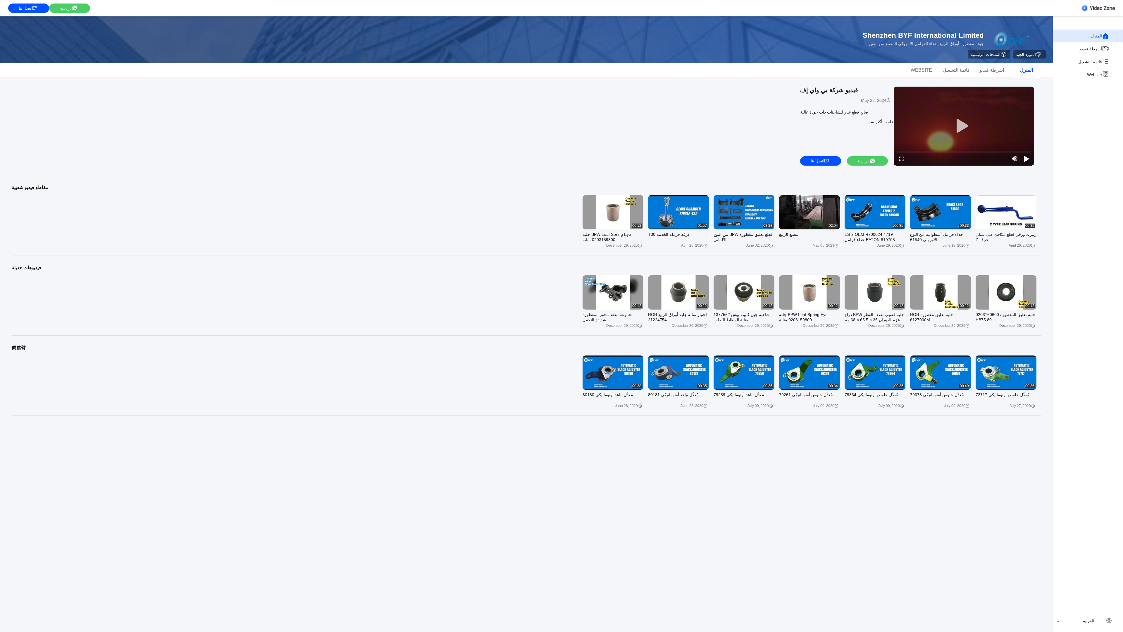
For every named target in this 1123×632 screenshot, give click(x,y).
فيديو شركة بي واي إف (829, 90)
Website (1094, 74)
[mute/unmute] (1015, 158)
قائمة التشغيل (1090, 61)
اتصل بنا (25, 8)
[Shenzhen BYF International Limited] (1010, 40)
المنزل (1096, 36)
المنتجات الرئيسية (985, 54)
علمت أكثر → (882, 121)
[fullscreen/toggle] (901, 158)
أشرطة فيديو (1091, 49)
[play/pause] (1026, 158)
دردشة (65, 8)
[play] (964, 126)
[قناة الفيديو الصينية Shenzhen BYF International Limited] (1098, 8)
